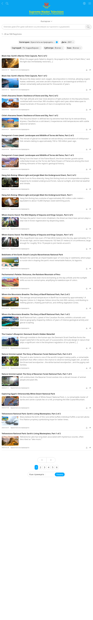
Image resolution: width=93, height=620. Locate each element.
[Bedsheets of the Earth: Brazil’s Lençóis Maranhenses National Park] (10, 262)
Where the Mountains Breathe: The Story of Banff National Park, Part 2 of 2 (36, 294)
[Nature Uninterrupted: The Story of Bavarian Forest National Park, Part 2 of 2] (10, 361)
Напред (59, 474)
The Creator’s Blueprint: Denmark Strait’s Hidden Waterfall (28, 334)
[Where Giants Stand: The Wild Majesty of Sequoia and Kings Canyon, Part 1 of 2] (10, 242)
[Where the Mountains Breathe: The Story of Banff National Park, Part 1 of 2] (10, 321)
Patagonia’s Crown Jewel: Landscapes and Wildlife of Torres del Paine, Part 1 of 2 (38, 155)
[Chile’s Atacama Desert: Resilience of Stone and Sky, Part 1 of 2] (10, 122)
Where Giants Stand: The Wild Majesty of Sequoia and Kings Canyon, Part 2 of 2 (37, 215)
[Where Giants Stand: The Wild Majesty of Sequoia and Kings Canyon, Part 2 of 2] (10, 222)
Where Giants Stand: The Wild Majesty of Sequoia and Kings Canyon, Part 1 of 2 (37, 234)
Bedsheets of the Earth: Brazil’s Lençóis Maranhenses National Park (32, 254)
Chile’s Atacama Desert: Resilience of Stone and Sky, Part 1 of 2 (30, 115)
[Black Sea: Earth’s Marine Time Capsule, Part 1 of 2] (10, 83)
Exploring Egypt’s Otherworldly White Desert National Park (28, 394)
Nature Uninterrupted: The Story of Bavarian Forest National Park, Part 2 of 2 (37, 354)
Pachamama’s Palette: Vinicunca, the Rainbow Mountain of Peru (31, 274)
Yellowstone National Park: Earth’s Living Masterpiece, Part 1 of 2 (31, 433)
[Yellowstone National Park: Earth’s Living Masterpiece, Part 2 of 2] (10, 421)
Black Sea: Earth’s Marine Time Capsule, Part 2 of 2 (24, 56)
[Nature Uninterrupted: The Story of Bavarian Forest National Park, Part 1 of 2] (10, 381)
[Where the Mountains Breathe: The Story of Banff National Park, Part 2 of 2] (10, 301)
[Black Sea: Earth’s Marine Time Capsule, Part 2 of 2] (10, 63)
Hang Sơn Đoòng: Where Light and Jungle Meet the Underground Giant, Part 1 (37, 195)
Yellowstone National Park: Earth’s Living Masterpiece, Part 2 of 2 (31, 413)
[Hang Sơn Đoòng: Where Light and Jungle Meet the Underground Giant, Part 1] (10, 202)
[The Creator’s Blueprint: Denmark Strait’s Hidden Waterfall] (10, 341)
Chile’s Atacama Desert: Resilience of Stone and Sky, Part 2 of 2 (30, 95)
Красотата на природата (20, 70)
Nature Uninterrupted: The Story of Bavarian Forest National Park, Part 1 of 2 (37, 374)
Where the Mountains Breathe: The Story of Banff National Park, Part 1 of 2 (36, 314)
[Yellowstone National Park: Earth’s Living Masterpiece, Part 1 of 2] (10, 441)
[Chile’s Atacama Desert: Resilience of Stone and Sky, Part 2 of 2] (10, 103)
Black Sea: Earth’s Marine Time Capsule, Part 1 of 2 (24, 75)
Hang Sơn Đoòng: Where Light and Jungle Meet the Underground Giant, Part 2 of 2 (39, 175)
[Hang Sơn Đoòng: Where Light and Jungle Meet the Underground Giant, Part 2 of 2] (10, 182)
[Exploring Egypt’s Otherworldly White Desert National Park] (10, 401)
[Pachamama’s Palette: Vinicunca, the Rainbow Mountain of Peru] (10, 282)
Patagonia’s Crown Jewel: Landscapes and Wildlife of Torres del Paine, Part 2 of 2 (38, 135)
